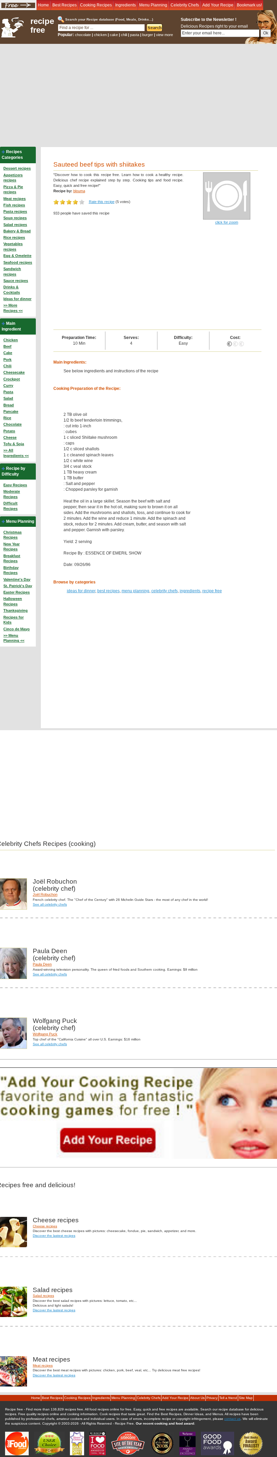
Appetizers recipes (13, 177)
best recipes (108, 591)
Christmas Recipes (12, 535)
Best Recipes (64, 5)
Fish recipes (14, 205)
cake (114, 35)
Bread (8, 405)
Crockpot (11, 379)
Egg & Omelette (17, 256)
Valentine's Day (16, 579)
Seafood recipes (17, 262)
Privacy (212, 1398)
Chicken (10, 340)
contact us (232, 1419)
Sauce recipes (15, 281)
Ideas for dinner (17, 299)
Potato (9, 431)
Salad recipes (15, 225)
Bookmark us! (249, 5)
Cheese (10, 437)
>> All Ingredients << (16, 453)
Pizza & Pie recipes (13, 189)
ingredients (190, 591)
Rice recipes (14, 237)
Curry (8, 385)
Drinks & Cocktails (11, 289)
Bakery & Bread (17, 231)
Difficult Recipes (10, 506)
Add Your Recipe (217, 5)
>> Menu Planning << (13, 638)
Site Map (246, 1398)
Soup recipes (15, 218)
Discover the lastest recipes (54, 1235)
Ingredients (125, 5)
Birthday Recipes (11, 570)
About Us (197, 1398)
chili (124, 35)
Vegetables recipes (13, 246)
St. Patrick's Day (17, 586)
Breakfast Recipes (11, 558)
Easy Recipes (15, 485)
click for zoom (226, 222)
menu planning (135, 591)
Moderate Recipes (11, 494)
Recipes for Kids (13, 620)
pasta (134, 35)
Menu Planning (153, 5)
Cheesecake (14, 372)
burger (147, 35)
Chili (7, 366)
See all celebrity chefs (50, 904)
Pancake (10, 411)
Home (43, 5)
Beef (7, 346)
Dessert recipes (17, 168)
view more (164, 35)
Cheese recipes (45, 1226)
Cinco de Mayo (16, 629)
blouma (79, 191)
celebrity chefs (164, 591)
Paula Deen (42, 964)
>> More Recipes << (13, 308)
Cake (7, 353)
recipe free (42, 25)
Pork (7, 360)
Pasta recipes (15, 211)
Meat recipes (14, 199)
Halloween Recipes (12, 601)
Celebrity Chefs (185, 5)
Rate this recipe (102, 202)
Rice (7, 418)
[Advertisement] (138, 94)
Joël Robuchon (45, 894)
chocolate (83, 35)
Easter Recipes (16, 592)
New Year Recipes (11, 546)
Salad (8, 398)
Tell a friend (228, 1398)
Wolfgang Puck (45, 1034)
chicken (100, 35)
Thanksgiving (15, 610)
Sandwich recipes (12, 271)
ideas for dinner (81, 591)
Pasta (8, 392)
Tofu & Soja (13, 444)
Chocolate (12, 424)
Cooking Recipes (96, 5)
